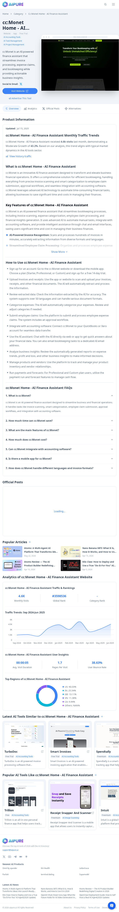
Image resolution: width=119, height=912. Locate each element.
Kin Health (45, 868)
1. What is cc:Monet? (18, 395)
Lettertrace (84, 868)
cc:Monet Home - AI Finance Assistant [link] (48, 13)
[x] (20, 84)
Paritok (5, 874)
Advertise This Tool (21, 98)
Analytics (32, 108)
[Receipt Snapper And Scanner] (72, 796)
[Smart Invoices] (70, 736)
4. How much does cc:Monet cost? (26, 439)
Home (5, 13)
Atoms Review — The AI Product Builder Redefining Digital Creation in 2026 (96, 890)
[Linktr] (26, 856)
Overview (14, 108)
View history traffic (20, 156)
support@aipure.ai (10, 850)
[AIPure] (12, 4)
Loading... (59, 511)
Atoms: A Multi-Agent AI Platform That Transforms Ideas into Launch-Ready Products (18, 890)
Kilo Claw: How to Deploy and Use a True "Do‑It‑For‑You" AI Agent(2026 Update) (19, 896)
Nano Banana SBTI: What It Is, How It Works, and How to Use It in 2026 (57, 890)
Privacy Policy (80, 907)
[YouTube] (9, 856)
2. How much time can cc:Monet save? (29, 420)
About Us (68, 907)
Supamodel (84, 874)
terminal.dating (47, 874)
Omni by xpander (9, 868)
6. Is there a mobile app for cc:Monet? (29, 458)
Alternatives (75, 108)
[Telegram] (15, 856)
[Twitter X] (4, 856)
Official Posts (53, 108)
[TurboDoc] (24, 736)
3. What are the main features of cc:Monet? (32, 430)
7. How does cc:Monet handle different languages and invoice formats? (49, 468)
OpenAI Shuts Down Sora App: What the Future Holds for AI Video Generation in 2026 (58, 896)
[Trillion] (24, 795)
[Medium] (20, 856)
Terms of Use (94, 907)
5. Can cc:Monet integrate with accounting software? (38, 449)
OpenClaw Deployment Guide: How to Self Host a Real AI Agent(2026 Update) (97, 896)
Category (18, 13)
